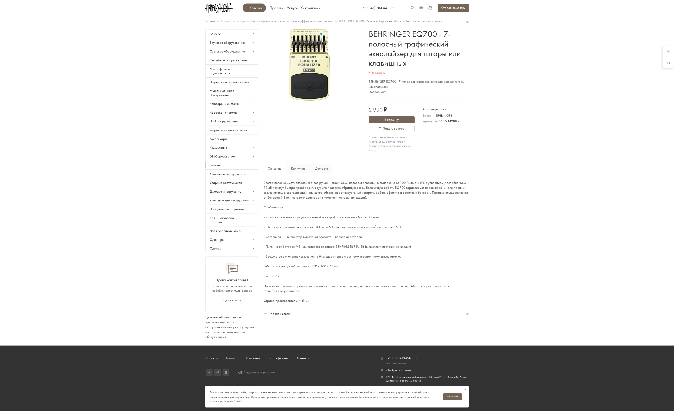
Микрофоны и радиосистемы (220, 71)
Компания (253, 358)
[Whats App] (226, 372)
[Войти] (421, 7)
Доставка (321, 168)
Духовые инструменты (226, 191)
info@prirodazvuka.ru (400, 370)
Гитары (215, 165)
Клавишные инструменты (228, 174)
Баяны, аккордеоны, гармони (224, 220)
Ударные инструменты (226, 182)
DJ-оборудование (222, 156)
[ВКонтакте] (209, 372)
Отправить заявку (453, 8)
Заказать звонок (396, 363)
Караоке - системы (223, 112)
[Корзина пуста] (430, 8)
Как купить (298, 168)
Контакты (303, 358)
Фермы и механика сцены (228, 130)
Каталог (231, 358)
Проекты (211, 358)
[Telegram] (217, 372)
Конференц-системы (224, 103)
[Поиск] (412, 7)
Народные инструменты (227, 209)
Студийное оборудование (228, 60)
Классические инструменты (229, 200)
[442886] (309, 65)
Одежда (215, 248)
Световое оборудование (227, 51)
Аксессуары (218, 139)
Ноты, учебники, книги (225, 231)
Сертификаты (278, 358)
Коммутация (218, 147)
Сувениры (217, 239)
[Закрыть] (465, 389)
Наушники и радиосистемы (229, 82)
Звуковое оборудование (227, 42)
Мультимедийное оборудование (222, 92)
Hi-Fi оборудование (224, 121)
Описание (274, 168)
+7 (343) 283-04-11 (377, 8)
